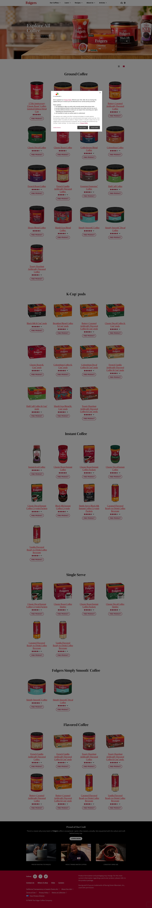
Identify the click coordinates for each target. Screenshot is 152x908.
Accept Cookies (94, 127)
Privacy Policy (67, 100)
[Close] (100, 92)
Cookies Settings (57, 127)
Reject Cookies (82, 127)
